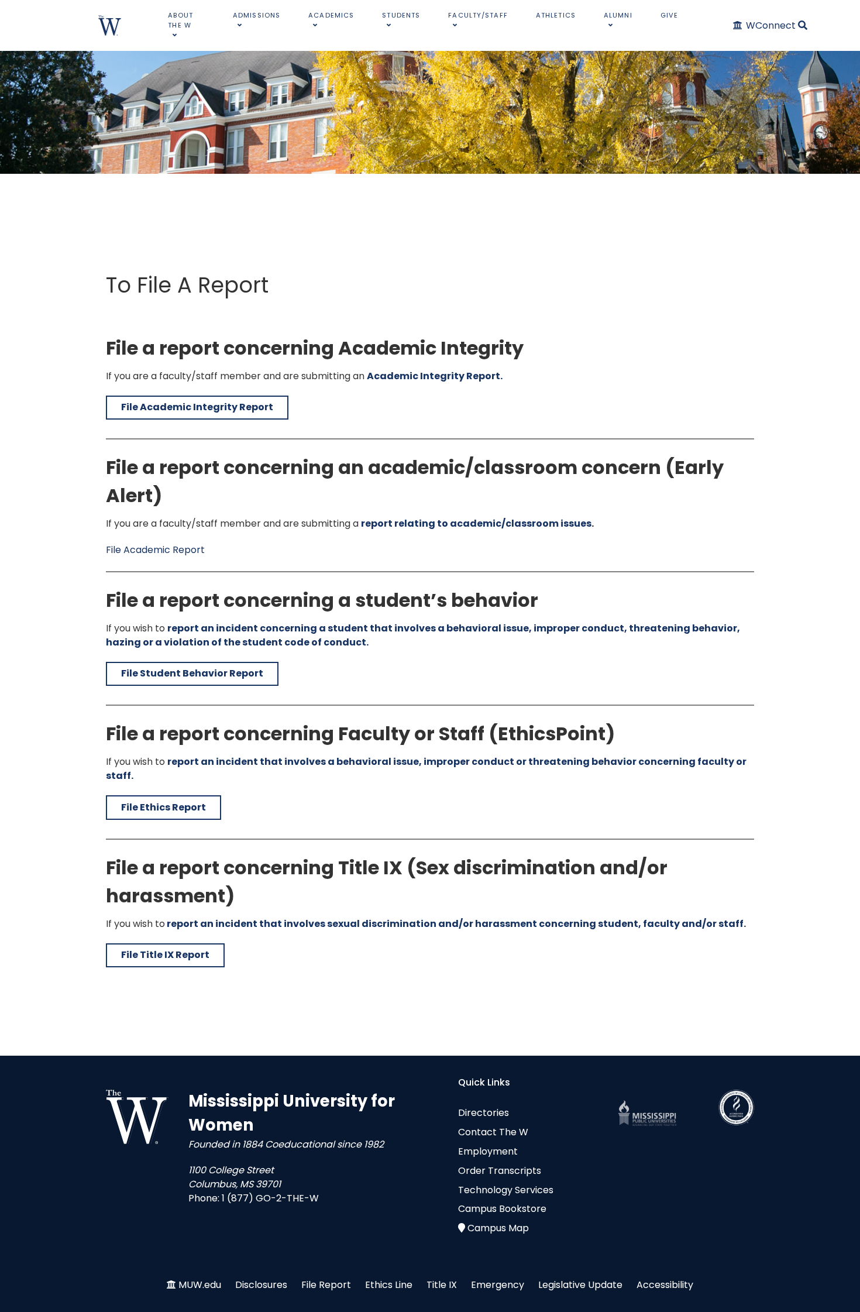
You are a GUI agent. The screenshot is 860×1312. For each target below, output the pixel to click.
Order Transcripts (499, 1170)
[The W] (110, 25)
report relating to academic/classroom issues (476, 523)
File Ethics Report (163, 807)
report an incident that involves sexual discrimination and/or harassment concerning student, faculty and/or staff (455, 923)
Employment (488, 1151)
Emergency (497, 1285)
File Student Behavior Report (192, 673)
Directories (483, 1112)
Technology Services (505, 1190)
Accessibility (665, 1285)
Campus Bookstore (502, 1208)
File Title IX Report (165, 954)
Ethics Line (388, 1285)
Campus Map (498, 1228)
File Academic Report (155, 550)
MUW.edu (199, 1285)
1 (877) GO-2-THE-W (270, 1198)
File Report (326, 1285)
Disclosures (261, 1285)
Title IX (441, 1285)
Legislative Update (580, 1285)
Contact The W (493, 1132)
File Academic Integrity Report (197, 407)
